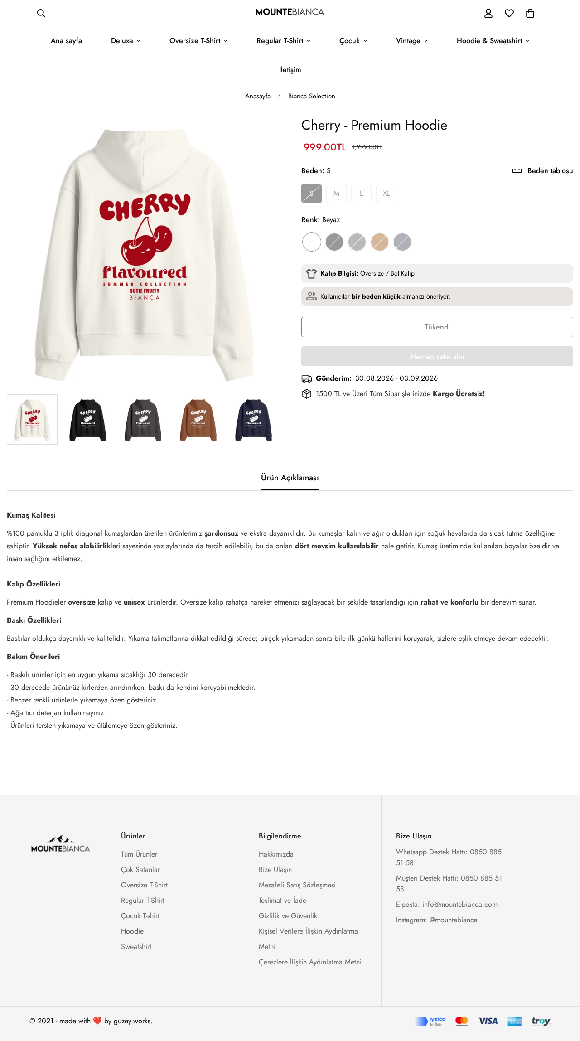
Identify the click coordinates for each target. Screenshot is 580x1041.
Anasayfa (258, 96)
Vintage (408, 40)
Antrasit (357, 242)
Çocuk (349, 40)
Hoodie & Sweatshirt (489, 40)
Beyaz (312, 242)
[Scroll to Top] (562, 991)
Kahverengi (380, 242)
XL (386, 193)
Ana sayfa (66, 40)
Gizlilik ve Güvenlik (288, 915)
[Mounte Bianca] (290, 13)
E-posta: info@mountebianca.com (447, 904)
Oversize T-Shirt (194, 40)
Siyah (334, 242)
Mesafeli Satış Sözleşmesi (297, 885)
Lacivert (402, 242)
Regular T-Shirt (279, 40)
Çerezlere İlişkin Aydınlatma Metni (310, 962)
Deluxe (122, 40)
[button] (530, 13)
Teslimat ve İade (282, 900)
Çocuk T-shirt (140, 915)
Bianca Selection (311, 96)
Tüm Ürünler (139, 854)
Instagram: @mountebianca (437, 920)
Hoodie (132, 931)
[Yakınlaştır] (259, 135)
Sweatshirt (136, 946)
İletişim (290, 69)
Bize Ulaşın (275, 869)
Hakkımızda (276, 854)
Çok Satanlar (140, 869)
